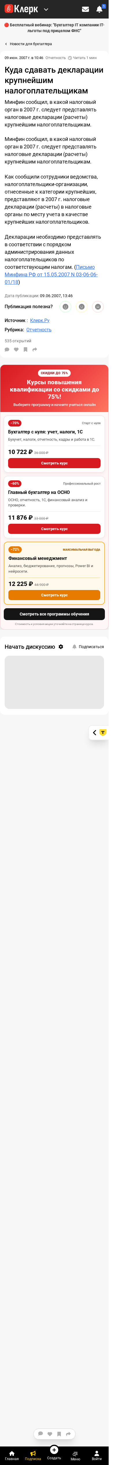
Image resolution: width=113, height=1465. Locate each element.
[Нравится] (16, 349)
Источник (16, 320)
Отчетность (55, 58)
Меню (75, 1459)
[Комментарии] (7, 349)
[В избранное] (25, 349)
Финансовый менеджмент (37, 558)
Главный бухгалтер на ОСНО (39, 492)
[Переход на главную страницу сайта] (21, 9)
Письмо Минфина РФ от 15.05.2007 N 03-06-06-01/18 (51, 274)
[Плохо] (98, 307)
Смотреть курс (54, 463)
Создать (54, 1458)
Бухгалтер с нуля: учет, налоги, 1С (45, 432)
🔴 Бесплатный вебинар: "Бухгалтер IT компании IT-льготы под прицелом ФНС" (54, 28)
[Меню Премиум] (46, 9)
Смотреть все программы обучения (54, 614)
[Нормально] (82, 307)
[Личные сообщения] (85, 9)
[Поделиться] (34, 349)
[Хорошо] (65, 307)
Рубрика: (14, 329)
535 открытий (18, 341)
